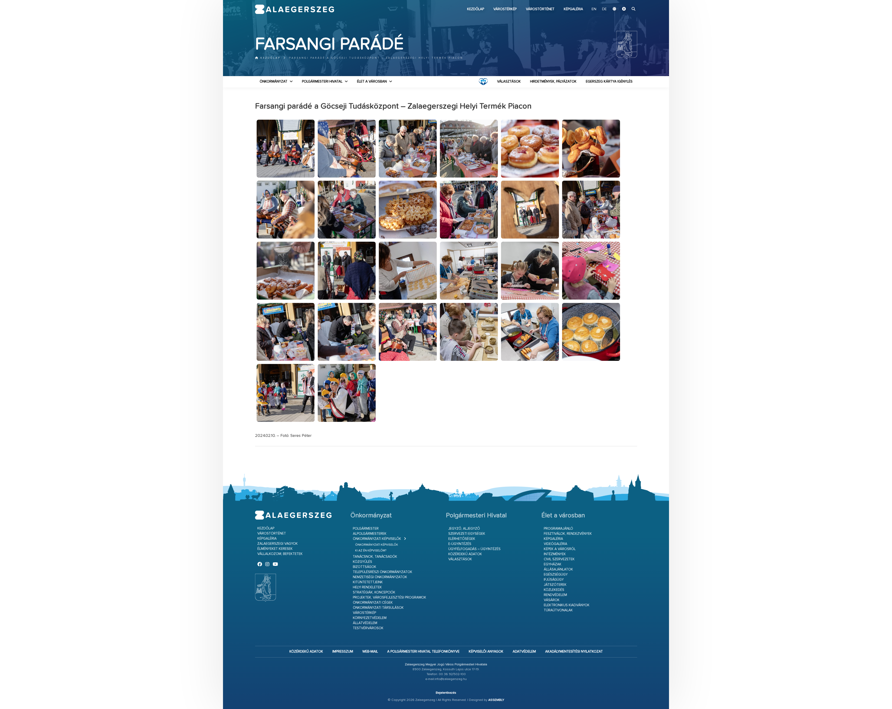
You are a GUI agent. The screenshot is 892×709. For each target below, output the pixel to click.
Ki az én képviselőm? (370, 550)
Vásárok (552, 600)
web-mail (370, 651)
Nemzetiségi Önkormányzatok (380, 577)
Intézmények (555, 554)
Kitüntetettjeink (368, 582)
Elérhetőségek (461, 539)
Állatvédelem (365, 623)
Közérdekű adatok (465, 554)
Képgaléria (573, 9)
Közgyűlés (362, 562)
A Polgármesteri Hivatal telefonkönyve (423, 651)
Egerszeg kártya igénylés (609, 81)
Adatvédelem (524, 651)
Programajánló (558, 528)
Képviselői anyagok (486, 651)
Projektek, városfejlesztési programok (389, 597)
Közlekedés (554, 590)
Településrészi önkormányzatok (382, 572)
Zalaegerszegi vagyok (277, 543)
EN (594, 9)
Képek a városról (560, 549)
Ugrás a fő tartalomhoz (625, 2)
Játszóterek (555, 585)
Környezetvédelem (370, 618)
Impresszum (342, 651)
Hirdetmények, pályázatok (553, 81)
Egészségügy (556, 574)
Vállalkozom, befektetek (280, 554)
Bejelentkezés (446, 692)
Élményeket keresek (275, 549)
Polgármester (366, 528)
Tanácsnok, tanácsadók (375, 556)
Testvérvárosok (368, 628)
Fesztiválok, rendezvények (568, 533)
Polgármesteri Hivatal (322, 81)
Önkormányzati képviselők (377, 539)
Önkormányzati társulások (378, 607)
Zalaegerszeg (294, 9)
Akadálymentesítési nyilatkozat (574, 651)
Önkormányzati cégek (373, 602)
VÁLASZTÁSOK (509, 81)
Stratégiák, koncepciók (374, 592)
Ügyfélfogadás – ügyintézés (474, 549)
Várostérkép (505, 9)
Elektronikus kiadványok (567, 605)
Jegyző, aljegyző (464, 528)
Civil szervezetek (559, 559)
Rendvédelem (555, 595)
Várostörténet (540, 9)
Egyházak (552, 564)
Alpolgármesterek (370, 533)
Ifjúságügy (554, 579)
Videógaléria (555, 544)
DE (604, 9)
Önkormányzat (273, 81)
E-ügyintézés (459, 544)
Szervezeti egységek (466, 533)
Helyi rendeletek (367, 587)
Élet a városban (372, 81)
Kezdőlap (475, 9)
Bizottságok (364, 567)
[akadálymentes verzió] (624, 9)
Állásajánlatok (558, 569)
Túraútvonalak (558, 610)
